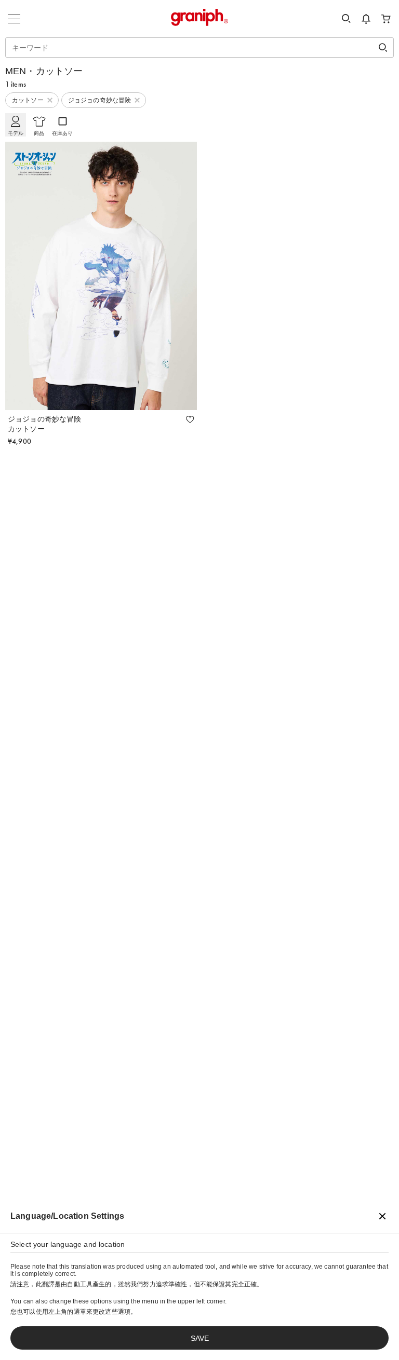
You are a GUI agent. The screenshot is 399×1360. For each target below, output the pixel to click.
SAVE (200, 1338)
